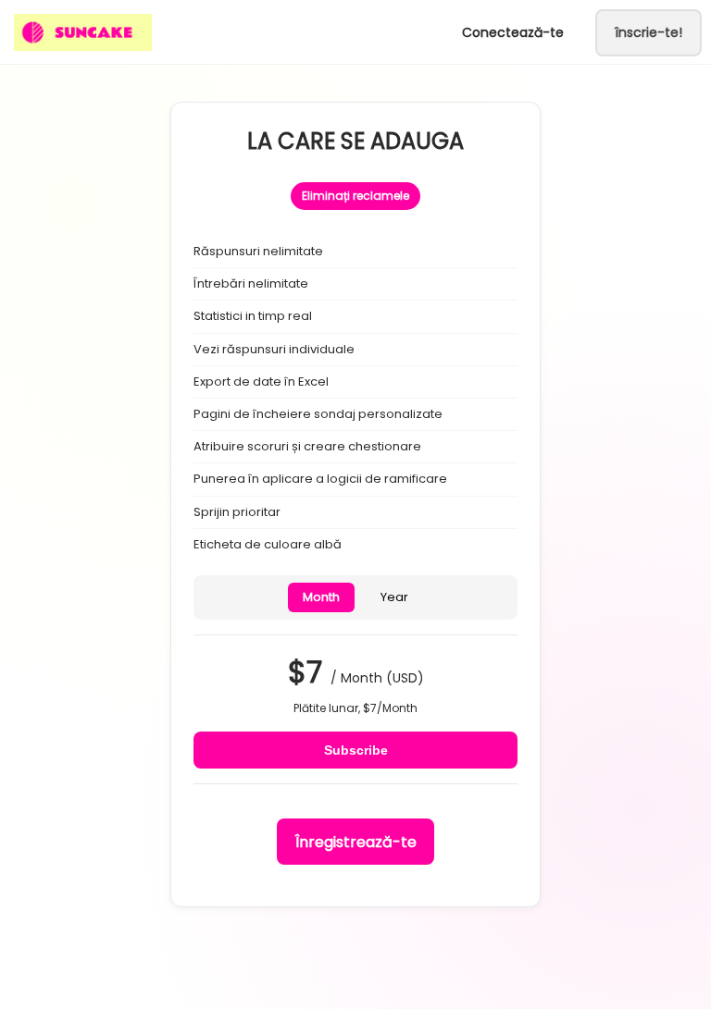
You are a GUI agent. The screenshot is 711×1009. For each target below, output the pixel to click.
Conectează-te (513, 32)
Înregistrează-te (356, 842)
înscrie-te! (648, 32)
